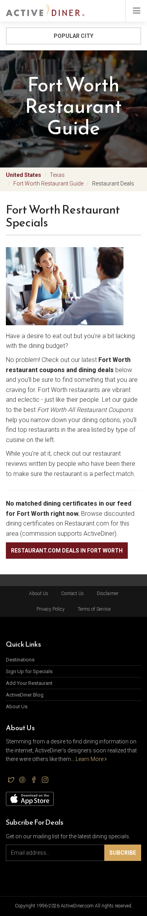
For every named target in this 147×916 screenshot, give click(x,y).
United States (23, 175)
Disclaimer (107, 593)
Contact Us (72, 593)
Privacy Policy (50, 609)
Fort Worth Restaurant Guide (48, 183)
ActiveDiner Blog (25, 695)
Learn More (90, 759)
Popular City (73, 36)
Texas (57, 175)
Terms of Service (94, 609)
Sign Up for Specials (29, 671)
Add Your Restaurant (29, 683)
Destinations (20, 660)
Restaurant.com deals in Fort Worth (67, 550)
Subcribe (122, 853)
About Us (38, 593)
